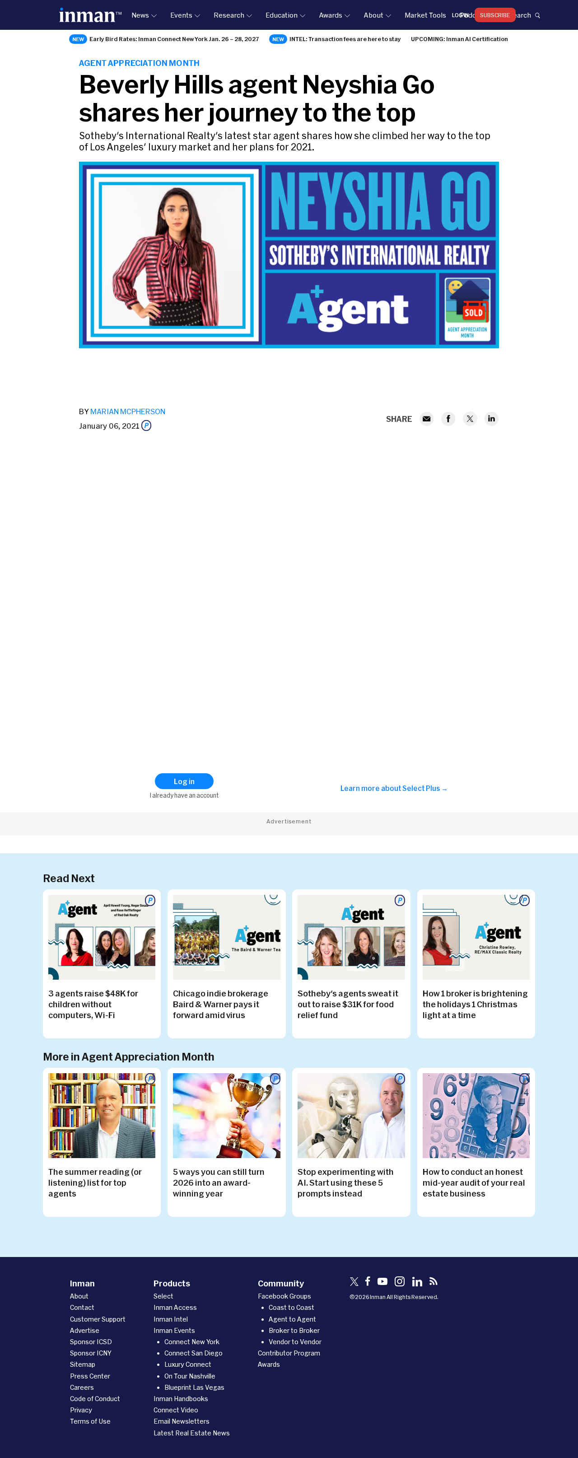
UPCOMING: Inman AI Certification (459, 38)
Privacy (81, 1410)
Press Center (90, 1376)
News (140, 15)
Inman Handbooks (181, 1398)
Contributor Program (289, 1353)
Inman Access (175, 1307)
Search (519, 15)
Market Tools (425, 15)
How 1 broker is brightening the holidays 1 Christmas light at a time (475, 1004)
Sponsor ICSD (91, 1342)
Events (181, 15)
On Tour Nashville (189, 1376)
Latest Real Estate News (192, 1433)
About (373, 15)
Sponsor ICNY (91, 1353)
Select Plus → (425, 788)
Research (229, 15)
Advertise (84, 1330)
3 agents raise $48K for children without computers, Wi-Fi (93, 1004)
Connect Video (176, 1410)
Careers (82, 1387)
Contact (82, 1307)
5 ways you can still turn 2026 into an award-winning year (219, 1182)
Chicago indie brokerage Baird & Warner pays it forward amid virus (220, 1004)
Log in (460, 15)
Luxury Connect (187, 1364)
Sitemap (82, 1364)
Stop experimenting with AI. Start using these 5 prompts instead (346, 1182)
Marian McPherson (127, 411)
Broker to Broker (294, 1330)
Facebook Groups (284, 1296)
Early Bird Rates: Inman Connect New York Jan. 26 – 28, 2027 (174, 38)
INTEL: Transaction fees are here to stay (345, 38)
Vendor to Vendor (295, 1342)
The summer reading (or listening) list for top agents (95, 1182)
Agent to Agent (292, 1319)
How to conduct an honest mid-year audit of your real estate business (474, 1182)
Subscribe (495, 15)
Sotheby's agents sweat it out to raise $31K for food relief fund (348, 1004)
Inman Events (174, 1330)
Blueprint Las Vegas (194, 1387)
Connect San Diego (193, 1353)
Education (282, 15)
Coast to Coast (291, 1307)
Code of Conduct (95, 1398)
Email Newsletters (182, 1421)
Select (163, 1296)
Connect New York (191, 1342)
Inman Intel (171, 1319)
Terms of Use (90, 1421)
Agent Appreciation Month (139, 63)
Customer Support (98, 1319)
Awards (330, 15)
